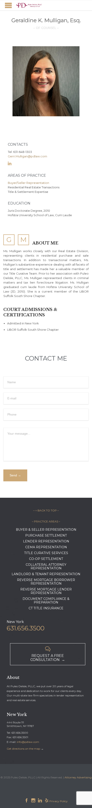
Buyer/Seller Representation (28, 183)
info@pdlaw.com (28, 742)
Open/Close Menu (8, 5)
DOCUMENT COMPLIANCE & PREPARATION (46, 600)
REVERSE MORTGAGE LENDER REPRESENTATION (46, 591)
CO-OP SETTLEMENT (46, 559)
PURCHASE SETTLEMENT (46, 535)
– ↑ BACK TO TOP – (46, 510)
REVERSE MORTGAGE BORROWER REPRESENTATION (46, 582)
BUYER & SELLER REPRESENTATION (46, 530)
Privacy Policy (58, 801)
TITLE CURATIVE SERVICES (46, 553)
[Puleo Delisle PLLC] (29, 5)
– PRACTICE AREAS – (46, 521)
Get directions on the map (23, 748)
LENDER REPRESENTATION (46, 541)
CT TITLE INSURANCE (46, 608)
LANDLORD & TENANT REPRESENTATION (46, 574)
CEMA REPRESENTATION (46, 547)
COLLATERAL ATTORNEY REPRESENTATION (46, 566)
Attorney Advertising (78, 777)
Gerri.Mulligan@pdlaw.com (27, 156)
